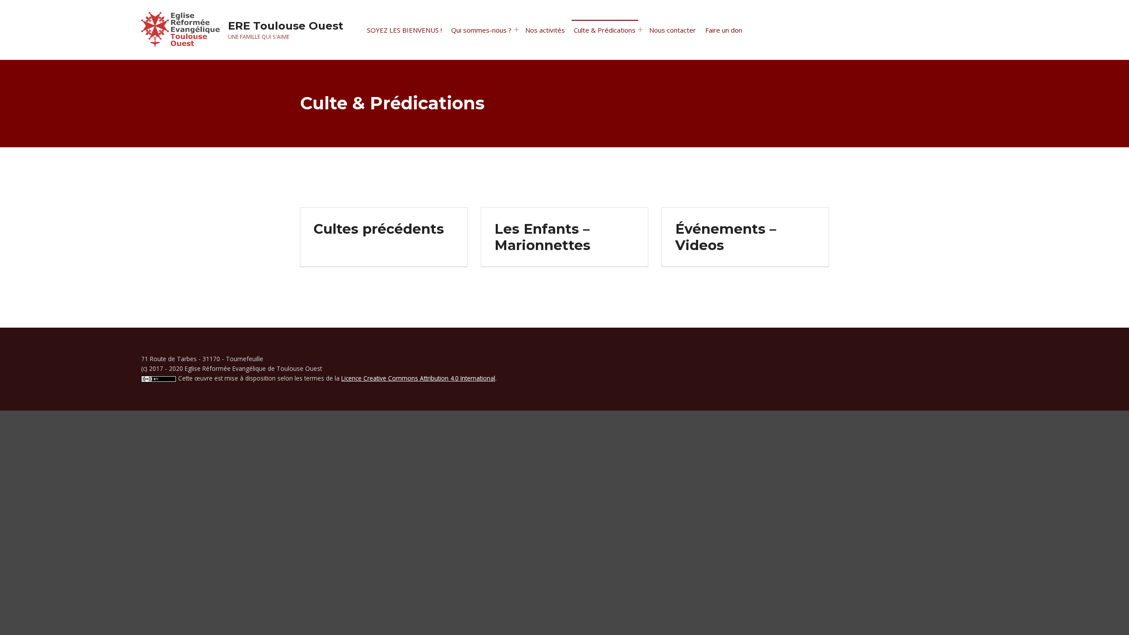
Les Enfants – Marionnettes (542, 237)
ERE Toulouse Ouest (285, 25)
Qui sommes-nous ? (481, 30)
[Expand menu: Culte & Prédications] (640, 29)
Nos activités (545, 30)
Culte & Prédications (605, 30)
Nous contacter (672, 30)
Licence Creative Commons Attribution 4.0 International (418, 378)
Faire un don (723, 30)
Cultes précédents (379, 228)
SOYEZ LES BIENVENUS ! (404, 30)
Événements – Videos (725, 237)
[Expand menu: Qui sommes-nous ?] (516, 29)
